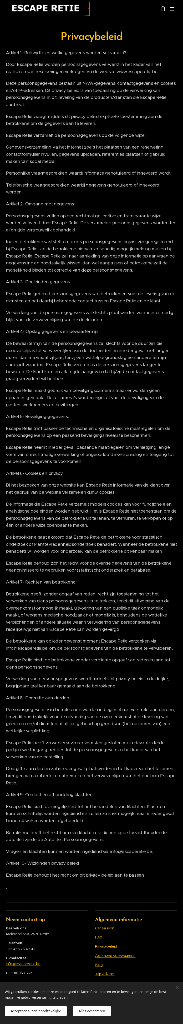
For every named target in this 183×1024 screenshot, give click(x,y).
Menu (172, 9)
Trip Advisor (105, 973)
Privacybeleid (106, 946)
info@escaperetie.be (23, 963)
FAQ (98, 937)
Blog (99, 964)
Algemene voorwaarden (115, 955)
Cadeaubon (104, 928)
